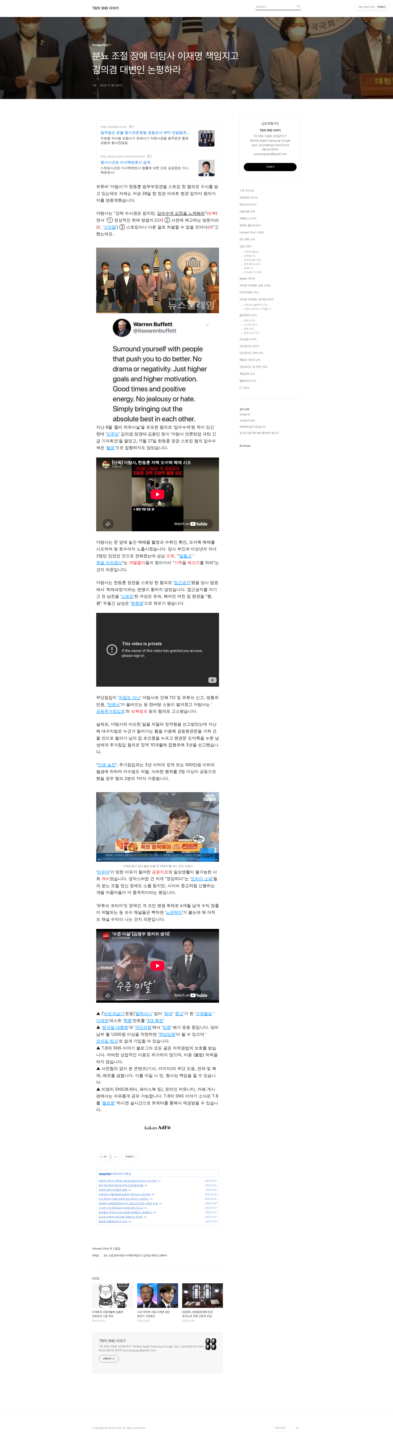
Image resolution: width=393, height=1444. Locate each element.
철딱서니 (144, 1013)
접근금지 (182, 582)
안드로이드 (249, 346)
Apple (247, 278)
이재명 (102, 1020)
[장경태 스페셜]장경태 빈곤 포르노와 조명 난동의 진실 (128, 1203)
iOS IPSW (249, 292)
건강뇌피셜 (251, 251)
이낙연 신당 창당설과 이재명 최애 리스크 (120, 1207)
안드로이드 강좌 (251, 353)
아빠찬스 (247, 218)
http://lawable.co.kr (114, 126)
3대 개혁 (247, 239)
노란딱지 (174, 912)
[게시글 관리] (115, 1157)
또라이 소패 (201, 878)
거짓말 (110, 227)
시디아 (250, 324)
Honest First (105, 1173)
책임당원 (167, 1034)
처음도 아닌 (129, 697)
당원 (167, 1027)
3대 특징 (155, 1020)
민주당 (112, 433)
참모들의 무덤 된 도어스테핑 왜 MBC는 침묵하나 (125, 1212)
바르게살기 (114, 1013)
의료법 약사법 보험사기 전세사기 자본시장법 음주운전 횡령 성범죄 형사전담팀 (145, 140)
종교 (179, 1013)
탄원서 (114, 704)
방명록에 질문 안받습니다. (252, 426)
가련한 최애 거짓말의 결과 (112, 1189)
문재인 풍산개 (250, 225)
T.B (246, 190)
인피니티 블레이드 (255, 304)
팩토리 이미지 (250, 360)
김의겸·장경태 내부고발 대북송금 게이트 (120, 1216)
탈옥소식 (252, 333)
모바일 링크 (107, 1041)
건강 (245, 246)
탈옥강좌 (248, 315)
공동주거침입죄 (110, 711)
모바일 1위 (244, 414)
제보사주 (247, 204)
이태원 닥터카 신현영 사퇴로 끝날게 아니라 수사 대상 (127, 1180)
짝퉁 (128, 1020)
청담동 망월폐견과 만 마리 (112, 1221)
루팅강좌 (247, 374)
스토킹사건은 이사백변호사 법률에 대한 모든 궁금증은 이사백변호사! (145, 170)
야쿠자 (103, 871)
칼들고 (185, 555)
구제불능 (204, 1013)
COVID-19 (253, 272)
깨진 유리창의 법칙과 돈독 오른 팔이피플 (120, 1185)
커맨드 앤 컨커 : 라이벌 (257, 309)
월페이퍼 (247, 380)
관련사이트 (280, 1427)
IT (244, 387)
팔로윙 (108, 1102)
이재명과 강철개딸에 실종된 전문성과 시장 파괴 (124, 1194)
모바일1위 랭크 (247, 420)
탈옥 (249, 320)
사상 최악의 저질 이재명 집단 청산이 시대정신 (123, 1198)
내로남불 (247, 211)
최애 (168, 1013)
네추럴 (249, 255)
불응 (110, 447)
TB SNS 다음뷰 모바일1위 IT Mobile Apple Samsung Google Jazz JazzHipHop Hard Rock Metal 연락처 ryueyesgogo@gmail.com (151, 1348)
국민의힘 (143, 1027)
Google (247, 339)
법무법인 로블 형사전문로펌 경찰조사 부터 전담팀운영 (144, 132)
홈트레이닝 (252, 264)
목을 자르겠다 (109, 562)
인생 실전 (106, 764)
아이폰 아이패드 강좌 (255, 285)
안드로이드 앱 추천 (253, 367)
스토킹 (127, 596)
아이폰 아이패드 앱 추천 (256, 299)
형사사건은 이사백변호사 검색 (125, 162)
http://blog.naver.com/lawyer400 (123, 156)
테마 (249, 328)
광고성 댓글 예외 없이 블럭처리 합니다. (259, 433)
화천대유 (248, 197)
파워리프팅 (252, 260)
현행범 (137, 603)
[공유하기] (110, 1157)
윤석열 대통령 (115, 1027)
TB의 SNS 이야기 (105, 8)
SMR (248, 268)
